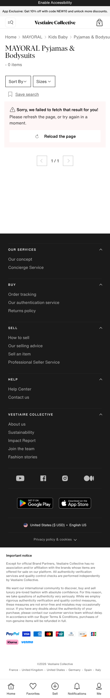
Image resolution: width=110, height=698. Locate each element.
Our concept (20, 259)
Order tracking (22, 294)
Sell (13, 328)
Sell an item (19, 354)
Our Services (22, 250)
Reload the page (60, 136)
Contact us (18, 397)
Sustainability (21, 432)
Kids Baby (58, 37)
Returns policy (22, 311)
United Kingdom (32, 670)
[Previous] (42, 161)
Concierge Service (26, 267)
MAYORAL (32, 37)
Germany (74, 670)
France (13, 670)
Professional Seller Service (34, 362)
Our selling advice (25, 346)
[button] (99, 22)
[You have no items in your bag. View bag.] (99, 22)
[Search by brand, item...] (10, 22)
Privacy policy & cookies (53, 539)
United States (56, 670)
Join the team (21, 449)
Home (10, 37)
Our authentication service (33, 302)
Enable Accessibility (55, 2)
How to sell (18, 337)
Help (13, 379)
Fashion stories (22, 457)
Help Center (19, 389)
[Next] (68, 161)
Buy (12, 285)
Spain (88, 670)
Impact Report (22, 440)
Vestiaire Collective (30, 415)
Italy (98, 670)
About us (17, 424)
